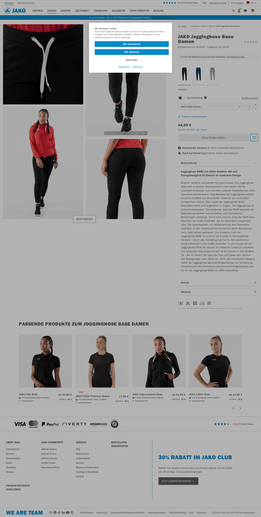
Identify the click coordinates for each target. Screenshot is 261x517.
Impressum (138, 66)
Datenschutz (124, 66)
